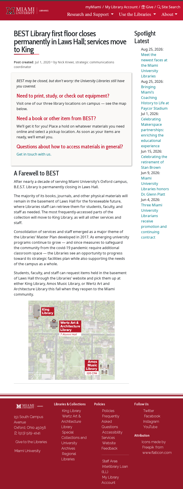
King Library (71, 411)
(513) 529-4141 (27, 433)
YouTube (149, 427)
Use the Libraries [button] (135, 14)
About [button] (167, 14)
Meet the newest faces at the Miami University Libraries (154, 65)
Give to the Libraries (31, 442)
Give (149, 6)
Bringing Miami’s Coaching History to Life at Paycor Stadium (155, 97)
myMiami (93, 6)
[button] (168, 6)
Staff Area (109, 461)
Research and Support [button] (88, 14)
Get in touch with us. (34, 154)
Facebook (151, 416)
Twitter (148, 411)
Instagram (150, 421)
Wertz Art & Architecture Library (71, 421)
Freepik (148, 447)
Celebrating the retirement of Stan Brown (154, 162)
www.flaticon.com (157, 453)
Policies (108, 411)
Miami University (28, 451)
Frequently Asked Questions (110, 421)
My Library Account (121, 6)
